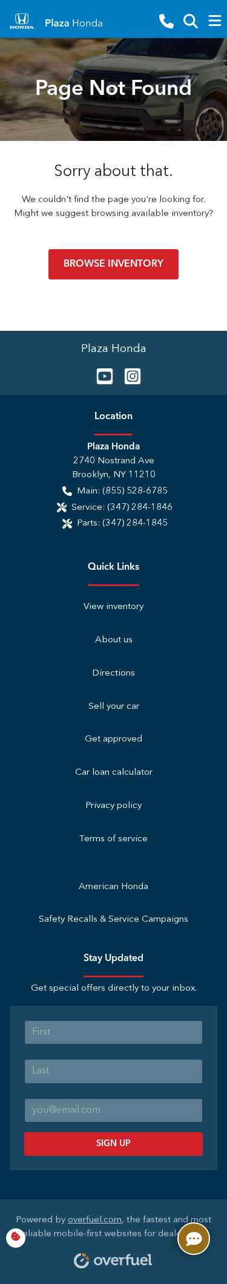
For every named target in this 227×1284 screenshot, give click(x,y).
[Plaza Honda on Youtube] (100, 376)
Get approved (113, 739)
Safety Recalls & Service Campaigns (113, 919)
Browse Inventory (113, 264)
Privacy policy (113, 805)
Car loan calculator (114, 772)
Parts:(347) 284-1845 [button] (122, 523)
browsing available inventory (150, 213)
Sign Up (113, 1143)
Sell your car (113, 706)
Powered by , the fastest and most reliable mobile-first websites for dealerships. (113, 1227)
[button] (166, 21)
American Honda (113, 886)
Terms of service (113, 839)
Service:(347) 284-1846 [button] (122, 507)
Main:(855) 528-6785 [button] (122, 491)
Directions (113, 673)
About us (114, 640)
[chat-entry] (193, 1238)
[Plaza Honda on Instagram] (128, 376)
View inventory (113, 606)
